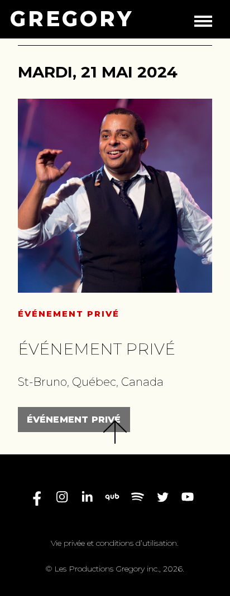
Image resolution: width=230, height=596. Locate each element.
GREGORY (71, 19)
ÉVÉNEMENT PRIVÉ (74, 419)
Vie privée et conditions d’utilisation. (115, 543)
